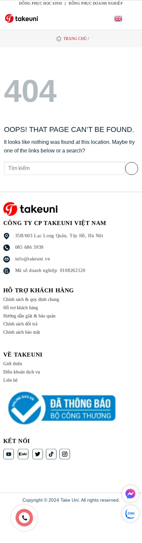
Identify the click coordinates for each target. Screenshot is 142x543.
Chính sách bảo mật (21, 332)
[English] (118, 18)
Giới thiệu (12, 363)
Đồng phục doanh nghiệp (96, 3)
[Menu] (133, 18)
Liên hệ (10, 380)
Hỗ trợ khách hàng (20, 307)
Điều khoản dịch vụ (21, 371)
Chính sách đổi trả (20, 324)
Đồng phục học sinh (40, 3)
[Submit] (131, 168)
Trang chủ (75, 39)
